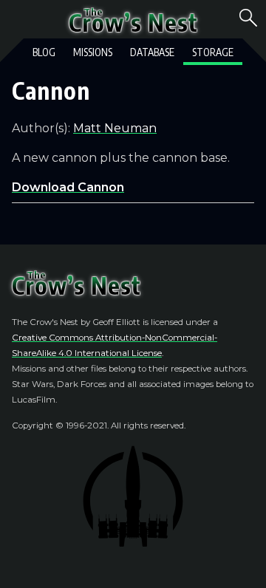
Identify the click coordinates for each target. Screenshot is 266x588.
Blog (44, 52)
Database (152, 52)
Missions (92, 52)
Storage (212, 52)
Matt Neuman (115, 128)
